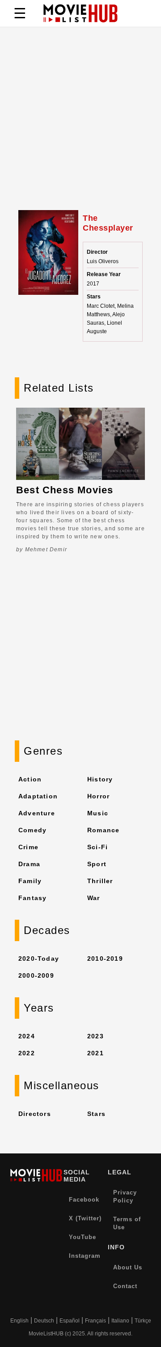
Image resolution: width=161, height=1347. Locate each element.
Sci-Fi (97, 847)
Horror (98, 796)
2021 (95, 1053)
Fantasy (32, 897)
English (19, 1321)
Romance (103, 830)
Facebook (84, 1199)
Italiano (120, 1321)
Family (30, 880)
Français (95, 1321)
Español (69, 1321)
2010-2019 (105, 958)
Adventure (36, 813)
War (93, 897)
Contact (125, 1286)
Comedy (32, 830)
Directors (34, 1113)
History (100, 779)
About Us (127, 1267)
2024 (26, 1036)
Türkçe (143, 1321)
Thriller (100, 880)
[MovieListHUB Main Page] (80, 13)
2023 (95, 1036)
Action (30, 779)
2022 (26, 1053)
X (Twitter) (85, 1218)
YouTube (82, 1237)
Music (97, 813)
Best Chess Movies (64, 490)
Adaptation (38, 796)
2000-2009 (36, 975)
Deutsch (44, 1321)
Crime (28, 847)
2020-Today (38, 958)
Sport (96, 864)
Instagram (85, 1255)
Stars (96, 1113)
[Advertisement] (80, 125)
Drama (29, 864)
